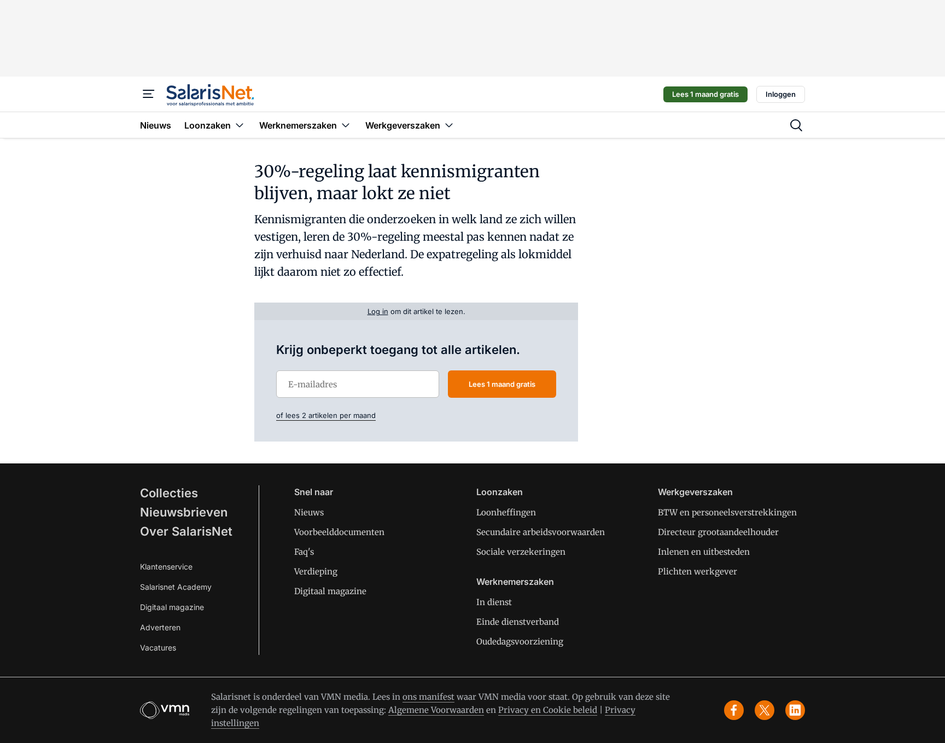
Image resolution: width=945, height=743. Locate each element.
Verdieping (315, 571)
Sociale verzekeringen (520, 552)
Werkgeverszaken (695, 491)
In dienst (494, 602)
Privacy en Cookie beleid (547, 710)
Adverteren (160, 627)
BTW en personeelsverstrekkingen (727, 512)
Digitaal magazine (172, 607)
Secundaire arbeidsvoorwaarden (540, 532)
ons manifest (428, 697)
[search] (796, 125)
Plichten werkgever (697, 571)
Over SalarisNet (186, 531)
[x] (764, 710)
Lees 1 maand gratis (705, 94)
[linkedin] (795, 710)
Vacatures (158, 647)
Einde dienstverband (517, 622)
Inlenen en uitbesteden (704, 552)
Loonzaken (499, 491)
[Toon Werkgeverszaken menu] (449, 125)
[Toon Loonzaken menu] (239, 125)
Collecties (169, 493)
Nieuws (309, 512)
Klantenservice (166, 566)
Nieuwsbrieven (184, 512)
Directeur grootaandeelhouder (718, 532)
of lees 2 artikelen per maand (326, 415)
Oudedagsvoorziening (519, 641)
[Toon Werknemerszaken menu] (345, 125)
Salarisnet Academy (176, 586)
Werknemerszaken (515, 581)
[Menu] (149, 94)
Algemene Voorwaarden (436, 710)
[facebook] (734, 710)
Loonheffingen (506, 512)
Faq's (304, 552)
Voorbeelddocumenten (339, 532)
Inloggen (781, 94)
